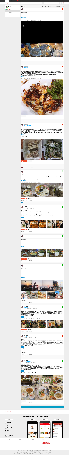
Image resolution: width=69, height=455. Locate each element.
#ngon (23, 246)
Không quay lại (24, 12)
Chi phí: (26, 348)
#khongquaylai (24, 17)
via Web (25, 337)
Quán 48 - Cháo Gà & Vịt (27, 125)
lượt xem (35, 10)
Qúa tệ (22, 339)
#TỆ (22, 76)
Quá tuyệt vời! (23, 268)
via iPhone (25, 10)
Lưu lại (24, 58)
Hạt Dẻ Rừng (26, 8)
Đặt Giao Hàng (12, 0)
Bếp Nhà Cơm (24, 356)
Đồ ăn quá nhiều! (24, 210)
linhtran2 (23, 202)
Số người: (22, 348)
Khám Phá (7, 0)
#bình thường (24, 180)
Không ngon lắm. (24, 174)
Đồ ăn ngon (23, 310)
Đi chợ (17, 0)
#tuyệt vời (23, 277)
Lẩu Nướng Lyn (26, 67)
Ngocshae (24, 167)
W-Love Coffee (26, 336)
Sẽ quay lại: (23, 136)
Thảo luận (26, 200)
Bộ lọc (40, 2)
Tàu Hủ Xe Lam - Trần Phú (27, 172)
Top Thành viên (8, 411)
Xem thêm (42, 406)
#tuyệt (23, 217)
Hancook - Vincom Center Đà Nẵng (29, 207)
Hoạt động (24, 6)
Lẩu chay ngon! (24, 239)
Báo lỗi (31, 200)
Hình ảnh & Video (9, 12)
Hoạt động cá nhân (9, 9)
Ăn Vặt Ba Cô (26, 307)
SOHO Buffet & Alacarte (27, 361)
